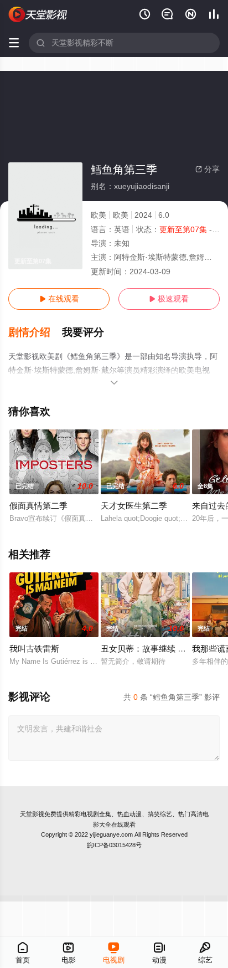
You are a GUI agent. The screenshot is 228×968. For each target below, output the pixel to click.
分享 (207, 169)
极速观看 (169, 298)
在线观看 (59, 298)
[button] (35, 332)
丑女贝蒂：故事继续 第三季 (152, 648)
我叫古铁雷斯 (34, 648)
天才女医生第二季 (134, 505)
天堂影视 (32, 814)
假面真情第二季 (38, 505)
